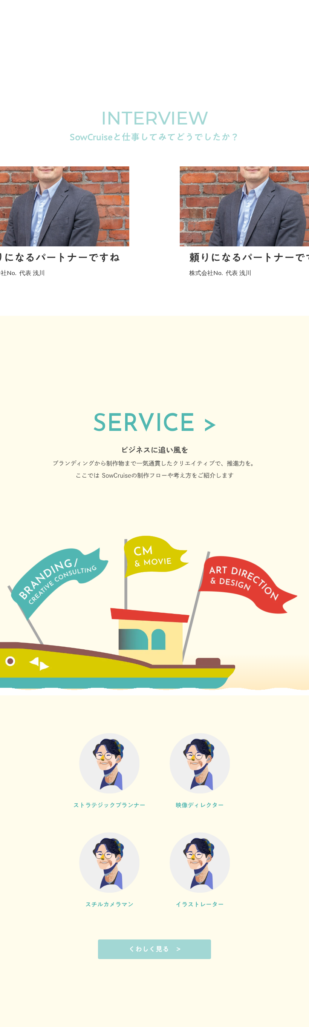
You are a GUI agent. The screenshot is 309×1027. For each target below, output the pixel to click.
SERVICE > (155, 425)
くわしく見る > (154, 949)
